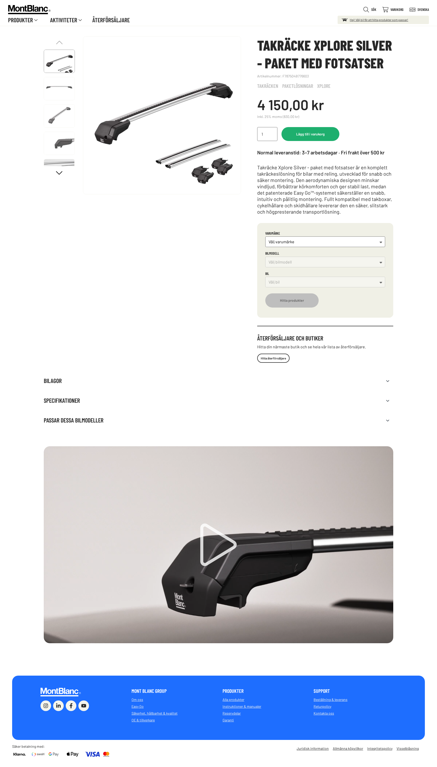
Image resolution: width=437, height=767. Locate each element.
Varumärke (272, 233)
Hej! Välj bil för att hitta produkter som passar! (379, 20)
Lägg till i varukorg (310, 134)
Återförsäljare (111, 20)
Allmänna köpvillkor (348, 748)
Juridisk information (313, 748)
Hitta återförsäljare (273, 358)
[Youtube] (83, 705)
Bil (267, 273)
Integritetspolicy (379, 748)
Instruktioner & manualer (242, 706)
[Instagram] (45, 705)
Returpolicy (322, 706)
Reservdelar (232, 713)
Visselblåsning (408, 748)
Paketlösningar (297, 86)
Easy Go (138, 706)
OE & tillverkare (143, 720)
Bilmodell (272, 253)
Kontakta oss (324, 713)
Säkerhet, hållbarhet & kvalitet (155, 713)
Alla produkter (233, 699)
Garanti (228, 720)
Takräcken (267, 86)
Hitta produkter (292, 300)
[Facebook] (71, 705)
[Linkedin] (58, 705)
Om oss (137, 699)
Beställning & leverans (330, 699)
